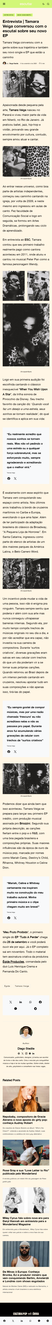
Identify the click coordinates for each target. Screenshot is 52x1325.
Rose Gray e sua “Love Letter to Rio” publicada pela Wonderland (26, 1172)
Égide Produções (13, 961)
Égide (7, 986)
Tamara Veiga (22, 986)
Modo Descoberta (24, 15)
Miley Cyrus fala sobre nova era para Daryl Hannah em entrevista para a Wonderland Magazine (26, 1221)
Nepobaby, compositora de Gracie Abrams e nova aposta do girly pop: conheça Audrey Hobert (25, 1119)
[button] (4, 4)
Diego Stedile (26, 1048)
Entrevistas (8, 15)
